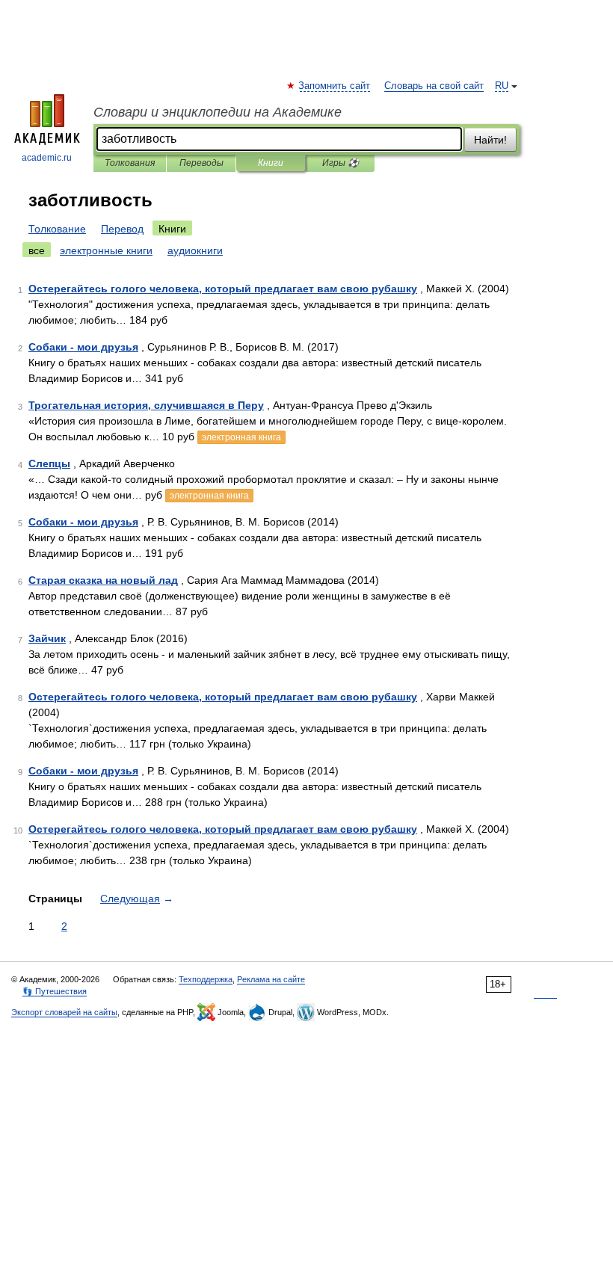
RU (501, 86)
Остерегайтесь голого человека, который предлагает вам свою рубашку (222, 289)
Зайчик (47, 638)
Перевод (122, 229)
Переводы (201, 163)
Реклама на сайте (271, 979)
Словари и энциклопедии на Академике (217, 112)
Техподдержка (205, 979)
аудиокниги (195, 250)
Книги (270, 163)
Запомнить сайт (335, 86)
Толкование (57, 229)
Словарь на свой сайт (434, 86)
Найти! (490, 140)
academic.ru (47, 157)
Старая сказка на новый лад (103, 580)
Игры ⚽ (340, 163)
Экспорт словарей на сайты (64, 1012)
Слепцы (49, 463)
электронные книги (106, 250)
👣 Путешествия (54, 991)
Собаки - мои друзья (83, 347)
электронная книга (241, 437)
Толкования (130, 163)
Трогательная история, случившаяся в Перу (146, 405)
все (36, 250)
